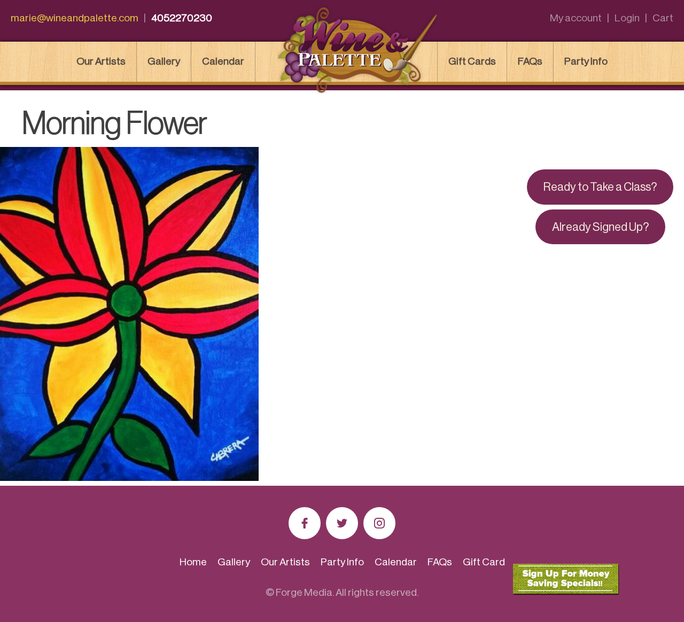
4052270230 (181, 18)
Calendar (223, 61)
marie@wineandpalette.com (74, 18)
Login (627, 18)
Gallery (163, 61)
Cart (662, 18)
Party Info (586, 61)
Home (193, 562)
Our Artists (101, 61)
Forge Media (304, 592)
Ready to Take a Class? (600, 187)
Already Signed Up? (600, 227)
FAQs (530, 61)
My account (576, 18)
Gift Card (484, 562)
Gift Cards (472, 61)
